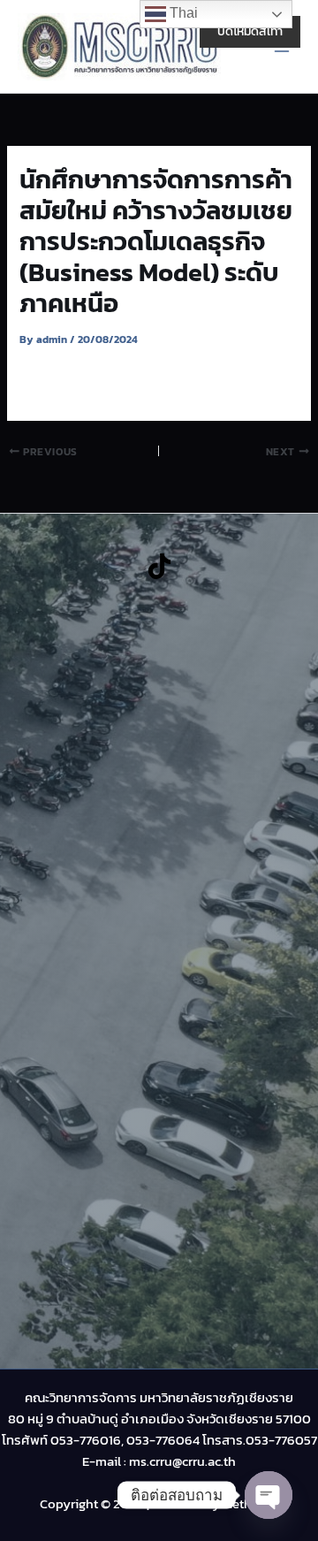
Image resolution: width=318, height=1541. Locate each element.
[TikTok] (159, 566)
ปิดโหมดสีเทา (250, 31)
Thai (182, 12)
